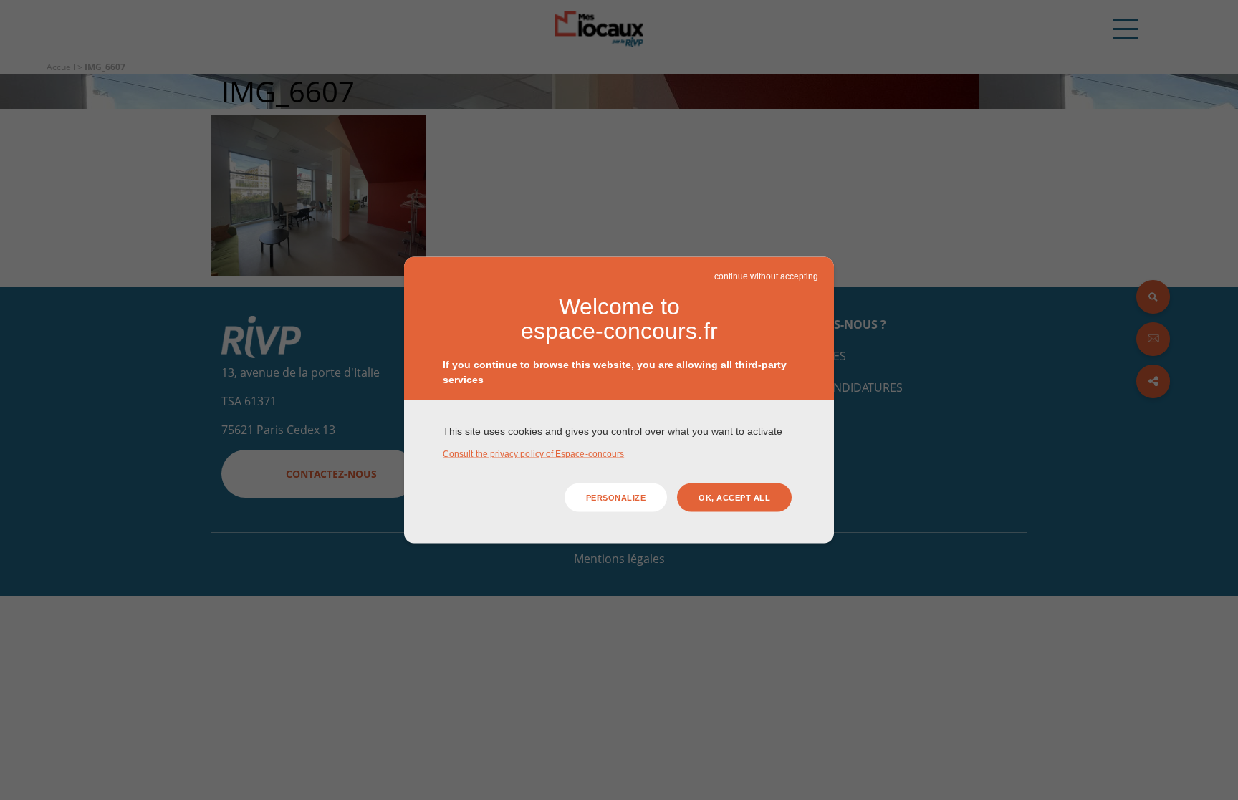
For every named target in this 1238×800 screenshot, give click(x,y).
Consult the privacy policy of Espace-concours (533, 454)
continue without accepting (766, 276)
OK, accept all (734, 497)
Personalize (616, 497)
